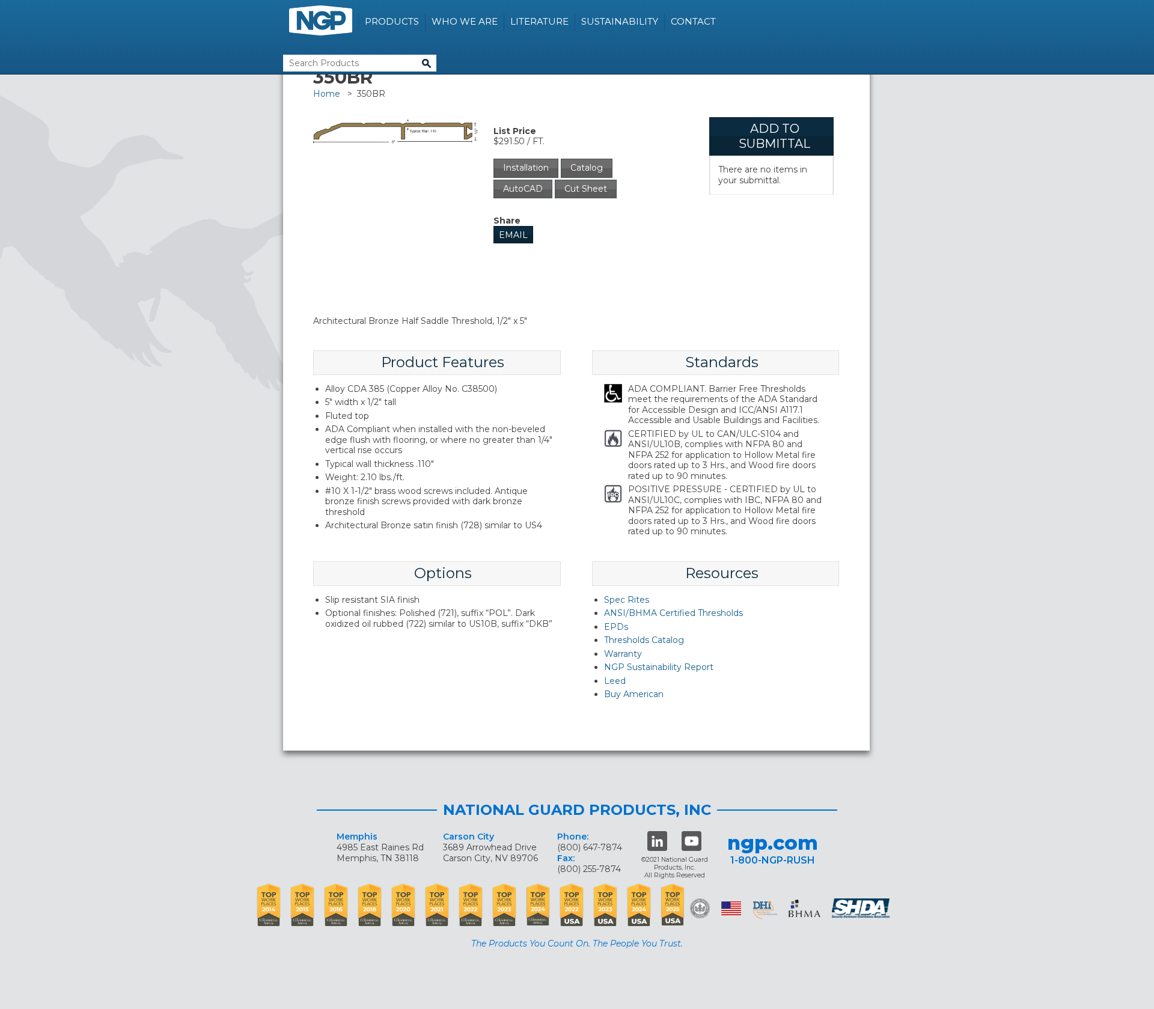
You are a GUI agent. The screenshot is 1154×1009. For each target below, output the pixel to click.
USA (731, 908)
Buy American (634, 694)
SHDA (862, 908)
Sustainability (619, 21)
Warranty (623, 653)
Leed (615, 680)
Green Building (700, 908)
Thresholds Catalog (644, 640)
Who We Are (465, 21)
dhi (765, 910)
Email (513, 235)
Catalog (586, 167)
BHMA (804, 908)
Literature (539, 21)
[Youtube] (691, 841)
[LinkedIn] (657, 841)
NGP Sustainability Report (658, 667)
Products (392, 21)
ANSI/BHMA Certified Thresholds (673, 613)
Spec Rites (626, 599)
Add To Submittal (774, 136)
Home (326, 93)
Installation (526, 167)
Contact (693, 21)
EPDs (616, 626)
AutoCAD (523, 188)
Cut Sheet (585, 188)
